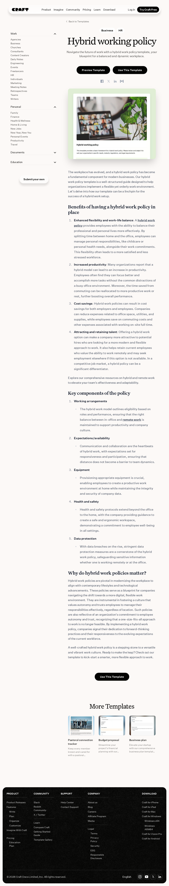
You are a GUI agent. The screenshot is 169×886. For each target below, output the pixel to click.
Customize (15, 825)
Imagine (58, 9)
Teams (14, 94)
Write (12, 811)
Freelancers (17, 71)
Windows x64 (152, 820)
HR (12, 75)
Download (109, 9)
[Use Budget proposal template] (112, 726)
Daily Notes (17, 59)
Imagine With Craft (17, 830)
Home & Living (19, 124)
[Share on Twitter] (109, 81)
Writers (14, 98)
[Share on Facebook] (102, 81)
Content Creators (20, 55)
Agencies (16, 39)
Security (95, 845)
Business (15, 43)
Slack (37, 802)
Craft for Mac (149, 811)
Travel (14, 144)
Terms (93, 833)
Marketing (16, 83)
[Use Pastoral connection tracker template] (81, 726)
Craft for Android (151, 838)
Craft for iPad (149, 807)
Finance (15, 116)
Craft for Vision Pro (152, 833)
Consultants (17, 51)
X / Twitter (39, 814)
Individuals (17, 79)
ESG (92, 850)
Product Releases (16, 802)
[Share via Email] (122, 81)
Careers (92, 811)
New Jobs (16, 128)
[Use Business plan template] (142, 726)
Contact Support (70, 807)
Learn (97, 9)
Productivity (17, 140)
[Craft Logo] (20, 9)
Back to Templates (79, 21)
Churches (16, 47)
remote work (132, 420)
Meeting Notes (18, 87)
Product (46, 9)
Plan (11, 816)
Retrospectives (19, 90)
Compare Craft (42, 827)
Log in (131, 9)
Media (91, 820)
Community (73, 9)
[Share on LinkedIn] (115, 81)
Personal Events (19, 136)
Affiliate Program (97, 816)
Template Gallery (43, 839)
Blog (90, 807)
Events (14, 67)
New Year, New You (21, 132)
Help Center (67, 802)
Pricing (87, 9)
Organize (14, 820)
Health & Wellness (20, 120)
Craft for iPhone (150, 802)
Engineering (17, 63)
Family (14, 112)
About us (92, 802)
